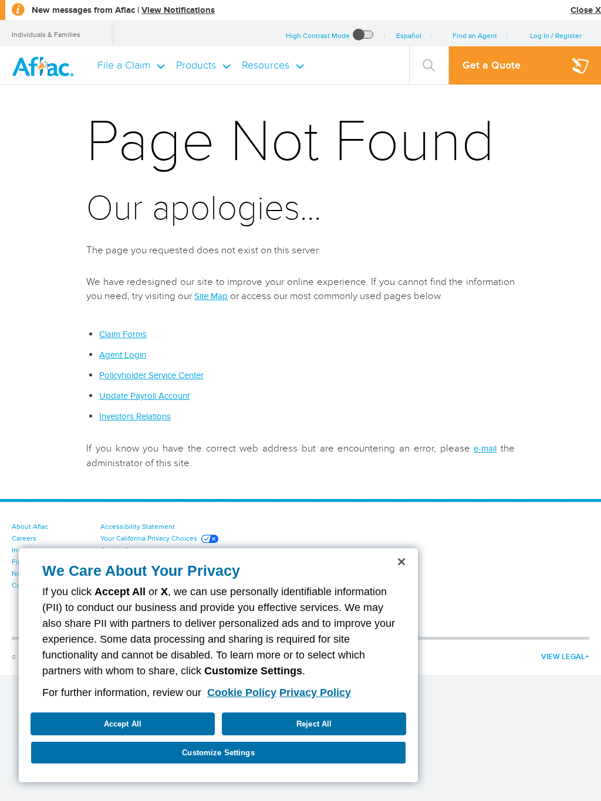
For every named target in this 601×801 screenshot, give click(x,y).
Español (408, 35)
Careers (24, 538)
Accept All (122, 723)
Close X (585, 10)
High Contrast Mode (318, 35)
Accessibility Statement (137, 526)
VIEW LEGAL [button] (563, 656)
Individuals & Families (46, 34)
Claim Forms (123, 334)
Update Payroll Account (144, 395)
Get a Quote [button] (491, 65)
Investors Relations (135, 416)
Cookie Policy (241, 692)
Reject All (314, 723)
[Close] (401, 561)
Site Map (211, 296)
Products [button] (196, 65)
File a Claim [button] (123, 65)
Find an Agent (475, 35)
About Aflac (30, 526)
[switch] (363, 35)
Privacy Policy (315, 692)
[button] (555, 35)
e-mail (485, 448)
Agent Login (122, 354)
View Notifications (178, 10)
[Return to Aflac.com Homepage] (45, 65)
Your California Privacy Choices (148, 538)
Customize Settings (218, 752)
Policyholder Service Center (151, 375)
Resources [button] (265, 65)
